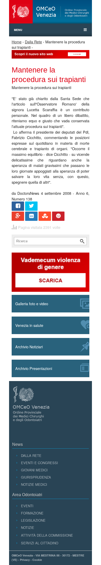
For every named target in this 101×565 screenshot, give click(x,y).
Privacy (25, 560)
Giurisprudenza (36, 477)
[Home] (50, 11)
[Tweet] (31, 206)
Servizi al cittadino (39, 542)
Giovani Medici (34, 469)
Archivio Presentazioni (33, 368)
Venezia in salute (29, 325)
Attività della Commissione (47, 535)
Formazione (32, 513)
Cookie (37, 560)
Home (16, 41)
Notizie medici (34, 484)
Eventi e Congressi (39, 462)
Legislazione (33, 520)
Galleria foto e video (31, 303)
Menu (18, 30)
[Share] (18, 206)
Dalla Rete (33, 41)
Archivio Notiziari (29, 346)
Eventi (27, 505)
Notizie (27, 527)
